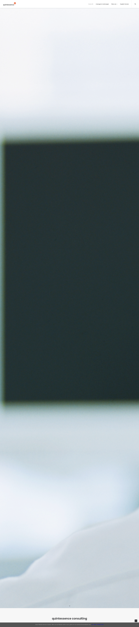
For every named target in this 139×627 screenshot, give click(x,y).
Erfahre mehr (100, 624)
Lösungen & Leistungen (102, 4)
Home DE (90, 4)
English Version (124, 4)
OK (92, 624)
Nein (95, 624)
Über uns (113, 4)
